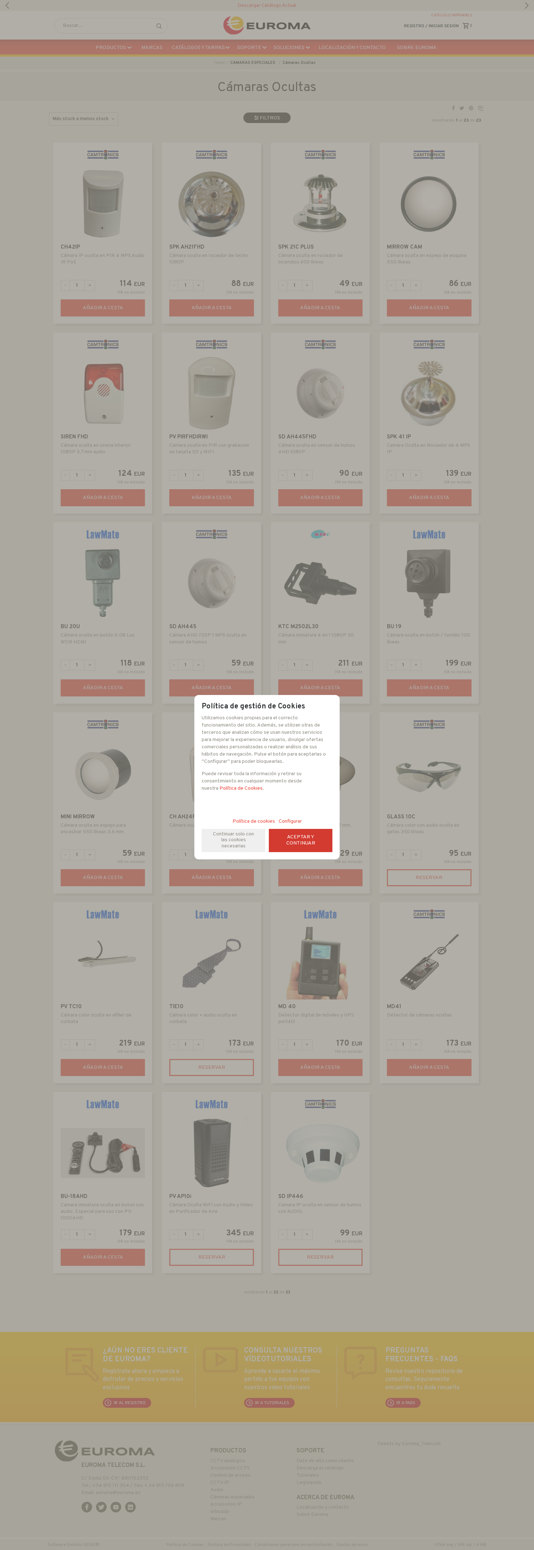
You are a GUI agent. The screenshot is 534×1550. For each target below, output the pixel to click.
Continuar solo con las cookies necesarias (233, 840)
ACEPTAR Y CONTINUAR (300, 840)
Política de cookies (253, 821)
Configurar (290, 821)
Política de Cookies (241, 788)
